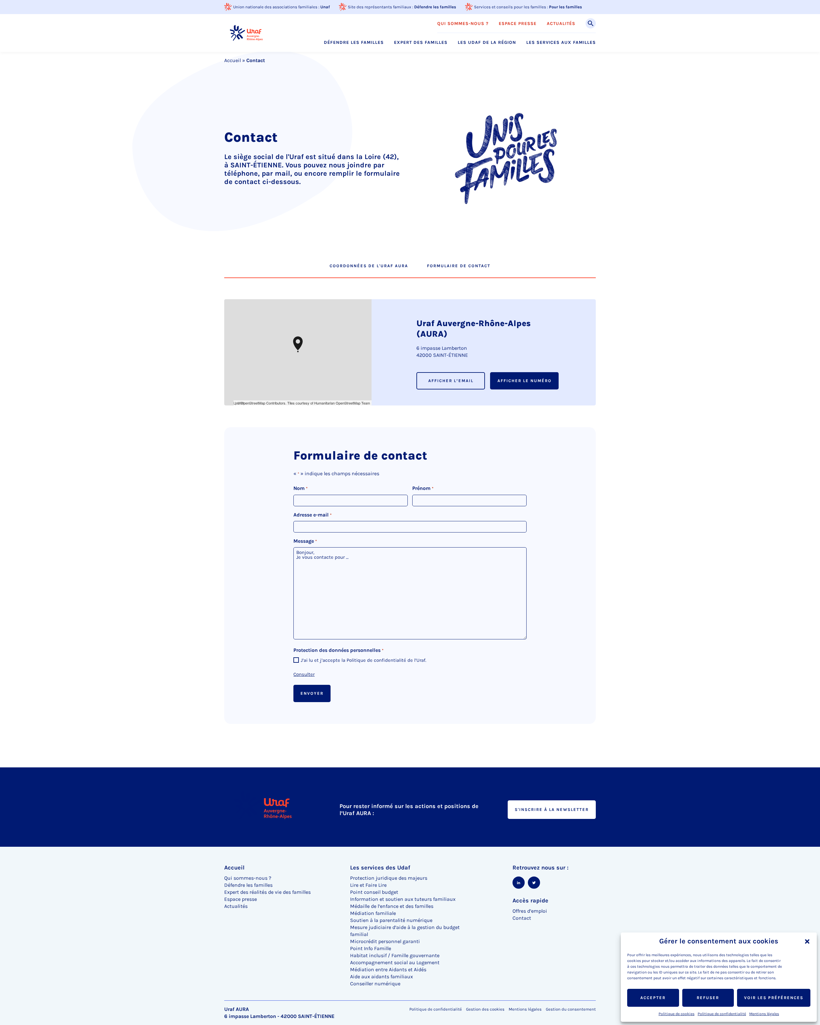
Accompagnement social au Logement (394, 962)
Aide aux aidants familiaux (381, 976)
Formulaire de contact (458, 265)
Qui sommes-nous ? (462, 23)
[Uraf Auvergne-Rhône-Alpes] (246, 32)
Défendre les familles (435, 6)
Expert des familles (420, 42)
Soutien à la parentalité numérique (391, 920)
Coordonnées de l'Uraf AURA (369, 265)
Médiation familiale (373, 913)
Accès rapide (530, 900)
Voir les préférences (773, 997)
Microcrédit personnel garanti (385, 941)
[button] (807, 941)
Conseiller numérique (375, 984)
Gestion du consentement (571, 1009)
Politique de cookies (676, 1014)
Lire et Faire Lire (368, 885)
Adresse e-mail (312, 515)
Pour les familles (565, 6)
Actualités (561, 23)
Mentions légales (764, 1014)
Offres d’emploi (529, 911)
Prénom (422, 488)
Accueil (232, 60)
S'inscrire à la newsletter (552, 809)
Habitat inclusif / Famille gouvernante (394, 955)
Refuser (708, 997)
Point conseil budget (374, 892)
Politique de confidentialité (722, 1014)
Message (304, 541)
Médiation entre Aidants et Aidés (388, 969)
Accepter (653, 997)
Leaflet (239, 402)
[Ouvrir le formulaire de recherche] (591, 23)
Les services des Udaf (380, 867)
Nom (300, 488)
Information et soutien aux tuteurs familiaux (402, 899)
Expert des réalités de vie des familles (267, 892)
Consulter (304, 674)
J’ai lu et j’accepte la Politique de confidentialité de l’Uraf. (363, 660)
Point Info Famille (370, 948)
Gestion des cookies (485, 1009)
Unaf (325, 6)
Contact (521, 918)
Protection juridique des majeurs (388, 878)
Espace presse (518, 23)
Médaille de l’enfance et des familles (391, 906)
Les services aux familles (561, 42)
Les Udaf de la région (487, 42)
